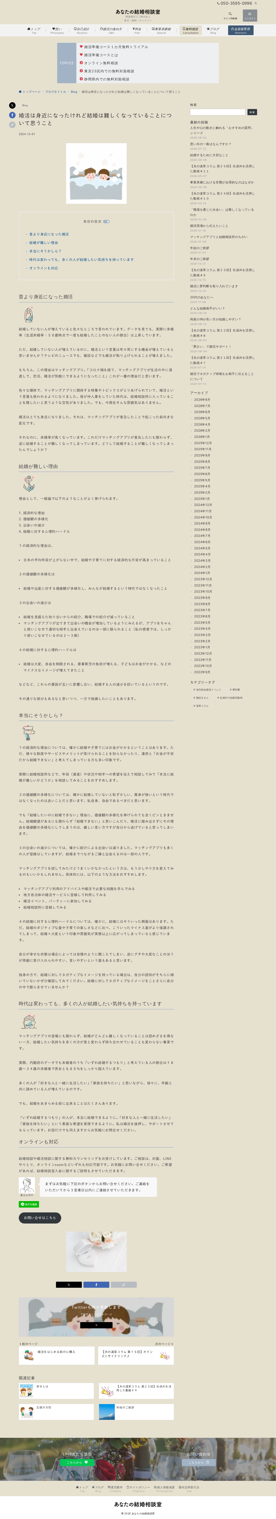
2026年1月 (202, 437)
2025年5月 (202, 480)
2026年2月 (202, 431)
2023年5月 (202, 622)
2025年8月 (202, 462)
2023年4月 (202, 629)
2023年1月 (202, 647)
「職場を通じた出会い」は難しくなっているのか (222, 212)
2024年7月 (202, 536)
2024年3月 (202, 561)
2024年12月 (203, 505)
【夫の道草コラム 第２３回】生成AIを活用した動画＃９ (222, 272)
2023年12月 (203, 579)
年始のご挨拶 (199, 248)
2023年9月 (202, 598)
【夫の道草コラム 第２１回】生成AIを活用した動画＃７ (222, 360)
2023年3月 (202, 635)
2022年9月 (202, 672)
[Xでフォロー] (96, 1325)
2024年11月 (203, 511)
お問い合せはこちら (40, 1217)
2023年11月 (203, 585)
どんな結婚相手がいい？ (207, 308)
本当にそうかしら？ (45, 251)
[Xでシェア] (12, 105)
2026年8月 (202, 400)
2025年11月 (203, 449)
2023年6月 (202, 616)
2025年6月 (202, 474)
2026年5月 (202, 418)
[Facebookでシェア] (12, 115)
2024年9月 (202, 524)
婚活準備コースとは (101, 55)
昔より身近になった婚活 (49, 234)
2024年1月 (202, 573)
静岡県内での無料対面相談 (107, 79)
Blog (24, 105)
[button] (12, 125)
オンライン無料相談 (101, 63)
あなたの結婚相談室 (143, 1513)
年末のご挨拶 (199, 259)
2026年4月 (202, 424)
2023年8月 (202, 604)
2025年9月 (202, 455)
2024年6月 (202, 542)
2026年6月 (202, 412)
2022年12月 (203, 654)
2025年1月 (202, 499)
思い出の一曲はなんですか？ (211, 144)
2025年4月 (202, 486)
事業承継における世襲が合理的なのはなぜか (222, 182)
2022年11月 (203, 660)
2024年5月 (202, 548)
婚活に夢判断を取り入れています (214, 286)
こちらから (75, 1462)
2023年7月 (202, 610)
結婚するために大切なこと (209, 155)
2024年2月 (202, 567)
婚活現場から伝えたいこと (209, 226)
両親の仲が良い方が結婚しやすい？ (215, 319)
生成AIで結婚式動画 (231, 697)
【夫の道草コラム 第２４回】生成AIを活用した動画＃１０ (222, 196)
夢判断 (236, 689)
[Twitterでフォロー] (255, 3)
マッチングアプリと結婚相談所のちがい (219, 237)
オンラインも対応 (43, 268)
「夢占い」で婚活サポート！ (211, 347)
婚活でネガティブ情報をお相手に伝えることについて (222, 376)
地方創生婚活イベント (208, 689)
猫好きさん (202, 697)
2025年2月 (202, 493)
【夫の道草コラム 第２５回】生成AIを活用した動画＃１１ (222, 168)
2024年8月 (202, 530)
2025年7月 (202, 468)
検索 (193, 105)
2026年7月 (202, 406)
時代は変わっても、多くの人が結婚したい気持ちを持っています (81, 259)
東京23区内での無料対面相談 (109, 71)
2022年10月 (203, 666)
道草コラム (202, 705)
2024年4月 (202, 554)
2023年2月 (202, 641)
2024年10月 (203, 517)
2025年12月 (203, 443)
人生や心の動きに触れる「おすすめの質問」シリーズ (222, 130)
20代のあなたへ (201, 297)
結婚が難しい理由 (43, 242)
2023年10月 (203, 592)
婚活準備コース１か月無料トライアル (116, 47)
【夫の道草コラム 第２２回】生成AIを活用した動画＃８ (222, 333)
